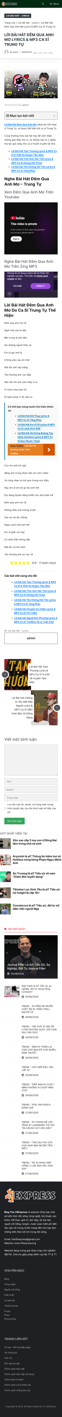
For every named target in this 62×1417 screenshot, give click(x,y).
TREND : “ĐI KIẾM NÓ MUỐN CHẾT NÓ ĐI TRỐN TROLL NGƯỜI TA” (37, 1009)
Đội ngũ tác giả (11, 1363)
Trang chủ (9, 22)
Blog (6, 1279)
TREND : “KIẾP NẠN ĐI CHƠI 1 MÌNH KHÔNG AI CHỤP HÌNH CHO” (38, 1087)
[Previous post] (5, 674)
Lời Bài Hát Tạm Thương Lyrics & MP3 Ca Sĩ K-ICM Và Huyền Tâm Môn (39, 674)
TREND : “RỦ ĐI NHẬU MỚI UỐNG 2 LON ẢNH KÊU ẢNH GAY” (37, 1165)
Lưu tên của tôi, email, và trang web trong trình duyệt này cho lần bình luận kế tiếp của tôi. (31, 808)
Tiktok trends (11, 1305)
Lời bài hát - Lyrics (17, 15)
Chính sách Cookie (14, 1379)
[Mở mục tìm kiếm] (43, 4)
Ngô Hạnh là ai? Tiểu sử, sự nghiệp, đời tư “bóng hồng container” (36, 988)
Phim (7, 1315)
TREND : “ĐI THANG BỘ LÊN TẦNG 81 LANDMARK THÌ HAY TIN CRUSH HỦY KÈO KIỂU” (38, 1125)
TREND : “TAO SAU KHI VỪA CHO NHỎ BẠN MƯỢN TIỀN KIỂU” (37, 1145)
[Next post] (57, 708)
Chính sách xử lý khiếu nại (17, 1384)
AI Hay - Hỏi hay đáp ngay (17, 1347)
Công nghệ (10, 1284)
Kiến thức (9, 1295)
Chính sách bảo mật (14, 1368)
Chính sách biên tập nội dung (19, 1374)
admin (15, 52)
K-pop (7, 1311)
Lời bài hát (9, 1300)
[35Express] (9, 4)
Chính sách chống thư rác (17, 1390)
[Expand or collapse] (54, 115)
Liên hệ (8, 1358)
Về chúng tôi (10, 1352)
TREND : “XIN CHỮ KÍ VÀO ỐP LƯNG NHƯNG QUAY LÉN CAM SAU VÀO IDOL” (39, 1029)
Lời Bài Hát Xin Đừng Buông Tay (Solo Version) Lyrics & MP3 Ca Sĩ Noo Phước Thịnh (35, 437)
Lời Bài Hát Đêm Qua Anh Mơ (20, 124)
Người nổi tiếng (12, 1289)
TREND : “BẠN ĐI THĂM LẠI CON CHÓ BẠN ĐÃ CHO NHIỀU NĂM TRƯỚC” (39, 1049)
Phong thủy (10, 1319)
